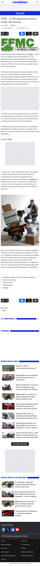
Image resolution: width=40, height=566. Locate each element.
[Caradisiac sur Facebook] (3, 530)
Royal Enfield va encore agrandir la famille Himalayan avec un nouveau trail (27, 377)
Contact (3, 541)
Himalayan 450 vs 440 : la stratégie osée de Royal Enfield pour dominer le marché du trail (26, 416)
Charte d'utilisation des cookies (8, 555)
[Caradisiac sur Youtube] (17, 530)
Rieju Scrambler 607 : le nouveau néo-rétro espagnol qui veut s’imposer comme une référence (27, 387)
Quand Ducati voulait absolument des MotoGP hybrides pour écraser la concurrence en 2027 (27, 406)
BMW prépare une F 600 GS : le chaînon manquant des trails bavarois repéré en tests (26, 397)
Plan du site (24, 548)
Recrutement (4, 548)
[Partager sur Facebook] (22, 33)
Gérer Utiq (3, 559)
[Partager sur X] (29, 33)
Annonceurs (24, 541)
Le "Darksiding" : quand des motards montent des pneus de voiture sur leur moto (25, 484)
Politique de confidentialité (27, 552)
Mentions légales (5, 552)
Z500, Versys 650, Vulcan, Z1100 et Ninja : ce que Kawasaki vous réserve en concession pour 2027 (27, 435)
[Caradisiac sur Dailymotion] (13, 530)
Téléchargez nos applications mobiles (15, 536)
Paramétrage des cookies (27, 555)
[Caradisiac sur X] (8, 530)
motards (33, 179)
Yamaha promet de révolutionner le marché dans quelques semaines (26, 513)
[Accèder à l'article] (8, 368)
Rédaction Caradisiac (6, 544)
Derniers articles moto (9, 361)
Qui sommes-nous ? (25, 544)
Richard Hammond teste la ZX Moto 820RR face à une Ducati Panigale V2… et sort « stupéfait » (27, 425)
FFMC (31, 54)
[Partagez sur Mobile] (35, 33)
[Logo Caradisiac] (20, 3)
